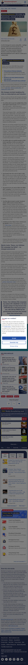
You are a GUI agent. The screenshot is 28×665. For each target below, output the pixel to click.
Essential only (14, 342)
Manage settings (14, 346)
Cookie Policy (7, 326)
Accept (14, 338)
